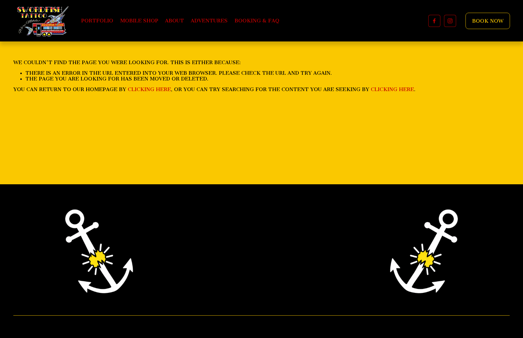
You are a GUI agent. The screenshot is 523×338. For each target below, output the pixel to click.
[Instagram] (450, 21)
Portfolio (97, 21)
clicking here (149, 89)
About (174, 21)
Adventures (209, 21)
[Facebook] (434, 21)
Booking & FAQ (257, 21)
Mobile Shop (139, 21)
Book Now (487, 21)
